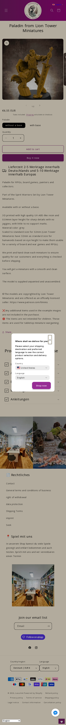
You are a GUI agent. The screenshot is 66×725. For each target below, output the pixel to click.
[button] (55, 713)
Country (19, 363)
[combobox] (26, 367)
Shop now (41, 385)
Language (20, 373)
